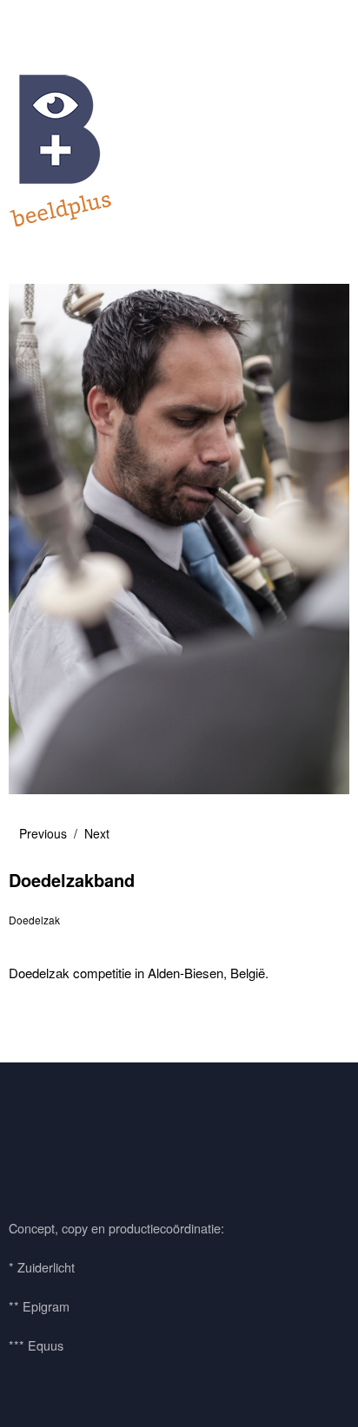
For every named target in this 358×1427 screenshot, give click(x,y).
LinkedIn (124, 1136)
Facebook (30, 1136)
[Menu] (30, 21)
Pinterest (77, 1136)
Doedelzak (34, 919)
